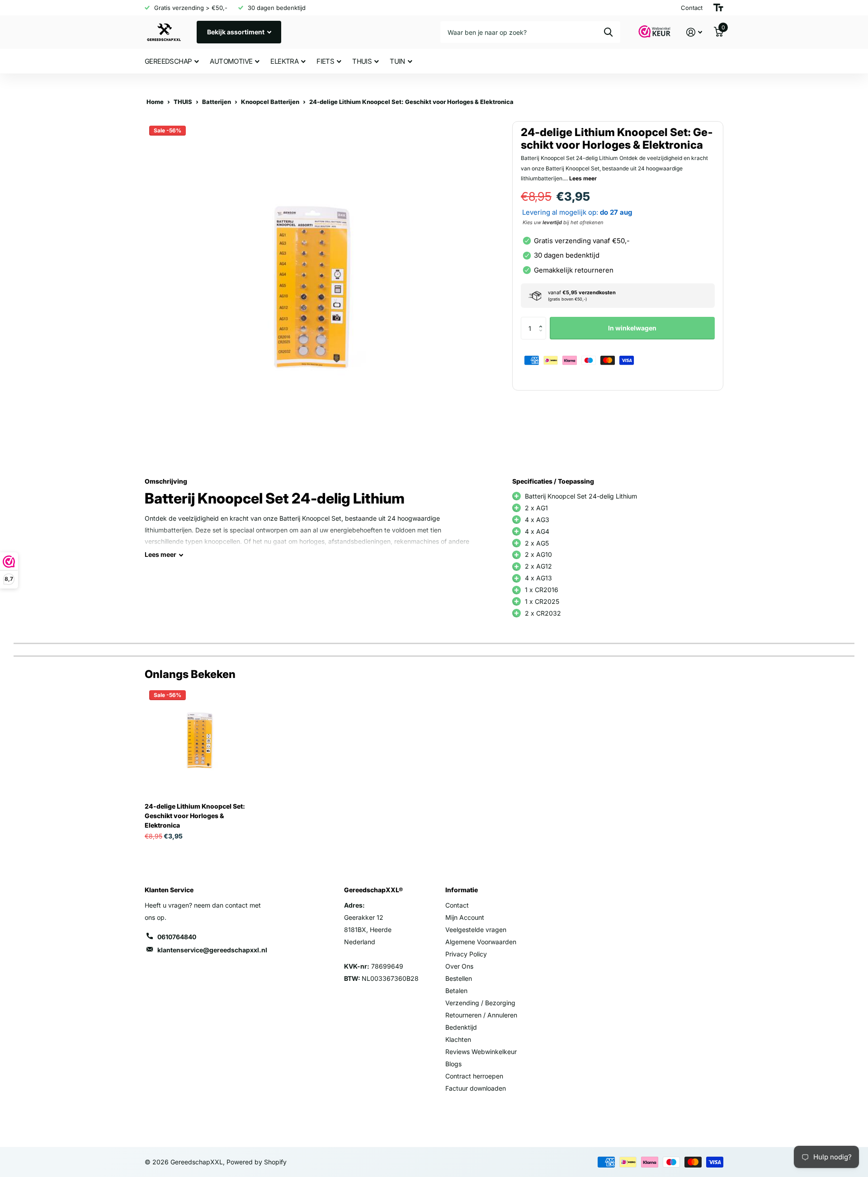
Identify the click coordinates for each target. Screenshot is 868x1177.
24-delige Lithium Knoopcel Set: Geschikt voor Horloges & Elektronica (195, 815)
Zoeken (608, 32)
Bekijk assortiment (236, 32)
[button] (543, 320)
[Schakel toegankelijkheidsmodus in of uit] (718, 8)
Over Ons (459, 966)
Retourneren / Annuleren (481, 1015)
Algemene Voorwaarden (480, 942)
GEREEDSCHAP (168, 61)
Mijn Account (464, 917)
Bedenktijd (461, 1027)
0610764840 (176, 937)
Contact (457, 905)
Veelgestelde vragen (475, 929)
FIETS (325, 61)
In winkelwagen (632, 328)
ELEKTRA (284, 61)
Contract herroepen (474, 1076)
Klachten (458, 1039)
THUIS (362, 61)
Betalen (456, 990)
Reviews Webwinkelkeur (481, 1051)
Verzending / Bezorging (480, 1003)
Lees (160, 554)
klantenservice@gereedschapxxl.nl (212, 950)
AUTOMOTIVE (231, 61)
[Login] (694, 32)
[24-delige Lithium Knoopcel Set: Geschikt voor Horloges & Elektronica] (200, 741)
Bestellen (458, 978)
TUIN (397, 61)
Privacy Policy (466, 954)
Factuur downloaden (475, 1088)
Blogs (453, 1064)
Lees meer (583, 178)
